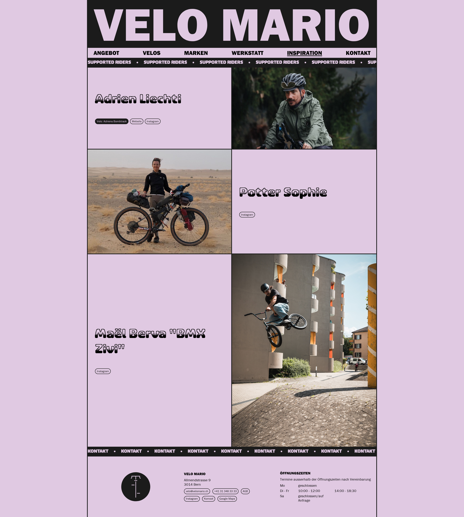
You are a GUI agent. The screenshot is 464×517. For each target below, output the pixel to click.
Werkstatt (247, 52)
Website (137, 121)
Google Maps (227, 498)
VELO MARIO (232, 23)
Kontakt (358, 52)
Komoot (208, 498)
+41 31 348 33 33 (225, 491)
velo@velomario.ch (197, 491)
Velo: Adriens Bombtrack (112, 121)
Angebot (106, 52)
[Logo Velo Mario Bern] (135, 486)
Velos (151, 52)
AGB (245, 491)
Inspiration (304, 52)
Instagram (153, 121)
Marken (196, 52)
